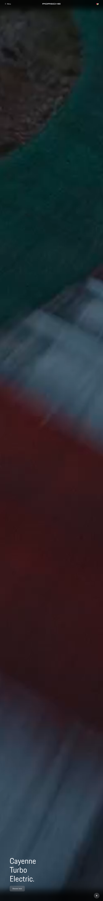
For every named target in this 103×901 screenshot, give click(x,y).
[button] (51, 896)
